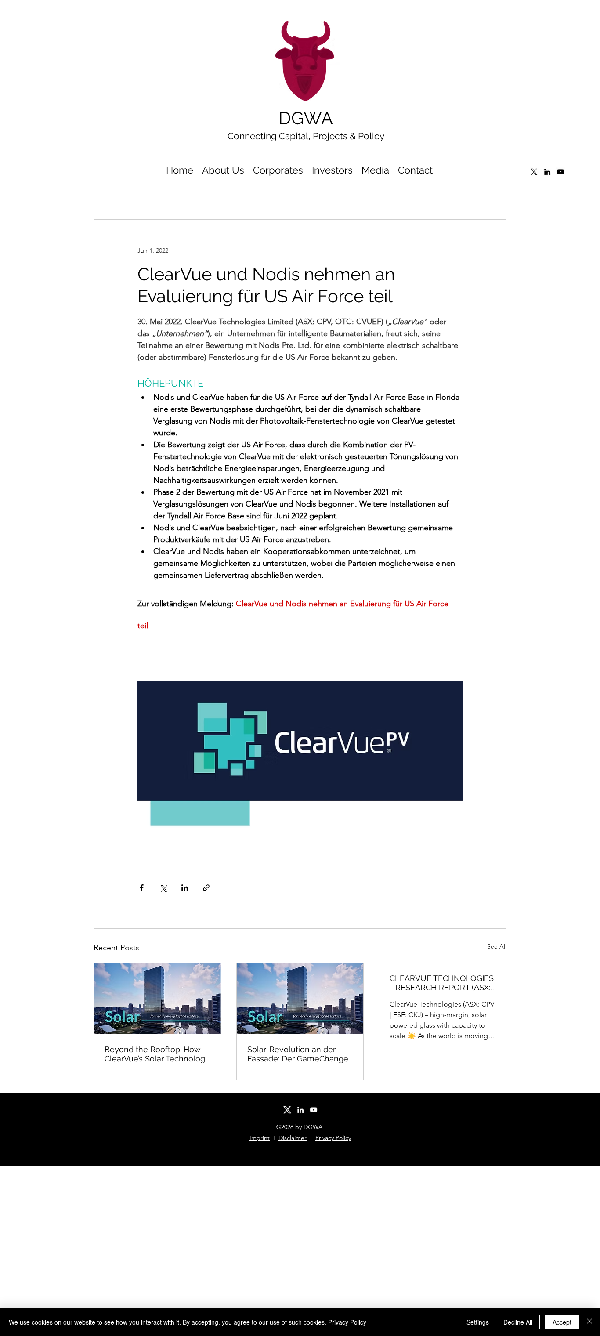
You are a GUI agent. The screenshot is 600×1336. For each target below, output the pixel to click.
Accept (562, 1322)
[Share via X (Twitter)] (163, 887)
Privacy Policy (333, 1138)
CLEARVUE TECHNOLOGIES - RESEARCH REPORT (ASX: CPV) (442, 983)
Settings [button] (477, 1322)
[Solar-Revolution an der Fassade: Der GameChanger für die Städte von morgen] (300, 998)
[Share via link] (206, 887)
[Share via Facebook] (141, 887)
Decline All (517, 1322)
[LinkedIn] (547, 171)
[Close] (589, 1322)
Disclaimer (292, 1138)
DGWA (305, 118)
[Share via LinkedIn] (185, 887)
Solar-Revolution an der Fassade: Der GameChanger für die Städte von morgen (299, 1054)
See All (496, 946)
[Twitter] (534, 171)
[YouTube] (560, 171)
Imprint (259, 1138)
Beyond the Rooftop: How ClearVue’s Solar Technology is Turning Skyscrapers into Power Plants (157, 1054)
